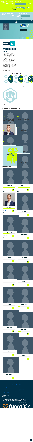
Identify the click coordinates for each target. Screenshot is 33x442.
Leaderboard (18, 4)
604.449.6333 (6, 387)
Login (29, 7)
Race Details (13, 4)
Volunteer (8, 7)
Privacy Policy (24, 399)
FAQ (21, 4)
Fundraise (3, 4)
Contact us (20, 387)
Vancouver (13, 7)
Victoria (13, 8)
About (7, 4)
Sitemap (5, 393)
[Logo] (3, 2)
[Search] (24, 8)
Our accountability (21, 389)
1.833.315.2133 (6, 389)
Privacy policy (21, 390)
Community (14, 9)
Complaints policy (6, 392)
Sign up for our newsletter (16, 384)
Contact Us (17, 399)
